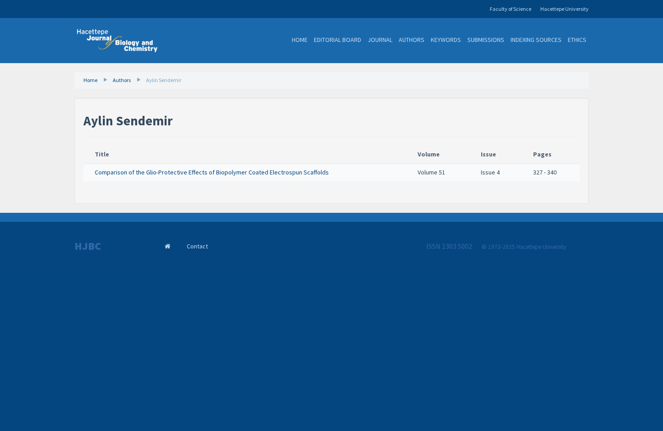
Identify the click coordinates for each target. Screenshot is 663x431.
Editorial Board (337, 40)
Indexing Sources (536, 40)
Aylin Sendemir (163, 80)
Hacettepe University (564, 8)
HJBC (87, 246)
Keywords (446, 40)
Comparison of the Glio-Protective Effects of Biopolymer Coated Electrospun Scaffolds (212, 172)
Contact (197, 246)
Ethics (577, 40)
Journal (380, 40)
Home (300, 40)
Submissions (485, 40)
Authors (411, 40)
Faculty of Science (510, 8)
